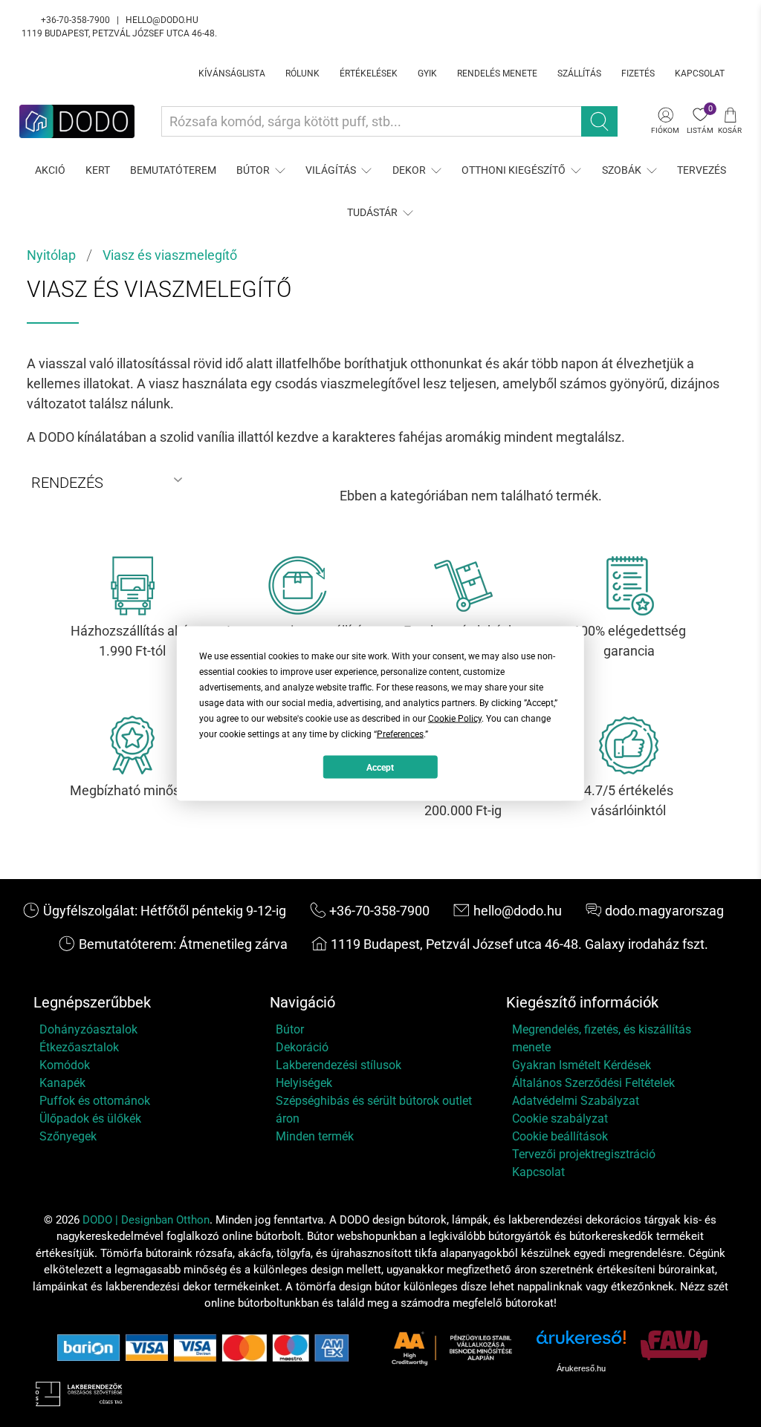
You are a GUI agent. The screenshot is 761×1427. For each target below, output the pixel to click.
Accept (380, 767)
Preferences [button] (400, 734)
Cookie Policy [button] (455, 719)
